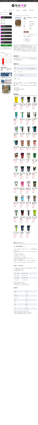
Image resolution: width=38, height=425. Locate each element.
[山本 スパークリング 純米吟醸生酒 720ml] (28, 115)
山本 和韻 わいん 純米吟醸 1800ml (22, 232)
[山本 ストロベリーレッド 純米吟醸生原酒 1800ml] (22, 213)
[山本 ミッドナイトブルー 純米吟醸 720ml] (16, 143)
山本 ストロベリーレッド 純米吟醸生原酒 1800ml (22, 218)
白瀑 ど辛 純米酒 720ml (16, 160)
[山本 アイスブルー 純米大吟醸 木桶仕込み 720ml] (16, 129)
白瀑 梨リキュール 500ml (28, 160)
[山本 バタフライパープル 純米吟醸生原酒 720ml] (28, 169)
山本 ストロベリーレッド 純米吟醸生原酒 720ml (28, 217)
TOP (14, 15)
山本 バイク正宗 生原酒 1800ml (35, 188)
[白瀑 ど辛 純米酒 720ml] (16, 156)
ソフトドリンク (5, 39)
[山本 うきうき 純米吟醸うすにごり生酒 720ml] (28, 184)
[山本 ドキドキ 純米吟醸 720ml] (22, 115)
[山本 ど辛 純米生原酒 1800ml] (22, 198)
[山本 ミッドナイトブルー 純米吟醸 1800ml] (34, 129)
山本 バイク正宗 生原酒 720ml (17, 203)
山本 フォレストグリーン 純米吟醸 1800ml (34, 217)
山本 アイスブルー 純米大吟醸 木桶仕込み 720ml (16, 134)
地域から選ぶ (18, 15)
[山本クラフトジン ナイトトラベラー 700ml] (22, 156)
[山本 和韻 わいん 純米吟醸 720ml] (28, 228)
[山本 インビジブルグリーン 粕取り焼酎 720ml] (16, 169)
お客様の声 (25, 10)
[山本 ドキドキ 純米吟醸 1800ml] (16, 115)
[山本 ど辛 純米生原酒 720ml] (28, 198)
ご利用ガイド (18, 10)
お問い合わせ (31, 10)
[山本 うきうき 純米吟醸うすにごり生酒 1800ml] (22, 184)
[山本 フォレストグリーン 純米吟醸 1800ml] (34, 213)
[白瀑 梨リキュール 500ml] (28, 156)
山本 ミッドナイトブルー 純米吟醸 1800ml (34, 134)
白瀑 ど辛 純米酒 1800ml (34, 147)
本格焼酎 (3, 36)
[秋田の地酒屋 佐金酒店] (19, 7)
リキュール (4, 29)
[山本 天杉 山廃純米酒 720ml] (28, 143)
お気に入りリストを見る (6, 47)
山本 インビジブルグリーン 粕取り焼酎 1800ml (34, 160)
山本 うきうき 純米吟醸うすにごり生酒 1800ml (22, 188)
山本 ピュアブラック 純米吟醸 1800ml (22, 134)
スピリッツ (4, 32)
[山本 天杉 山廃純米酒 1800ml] (22, 143)
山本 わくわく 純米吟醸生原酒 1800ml (34, 203)
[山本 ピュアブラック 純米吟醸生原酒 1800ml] (28, 100)
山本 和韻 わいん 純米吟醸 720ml (28, 232)
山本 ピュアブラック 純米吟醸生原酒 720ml (34, 104)
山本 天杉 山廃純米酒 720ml (28, 147)
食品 (3, 42)
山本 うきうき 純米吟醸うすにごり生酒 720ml (28, 188)
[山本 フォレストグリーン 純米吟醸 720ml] (16, 228)
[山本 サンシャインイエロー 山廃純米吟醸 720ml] (22, 100)
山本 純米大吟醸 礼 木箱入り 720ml (35, 119)
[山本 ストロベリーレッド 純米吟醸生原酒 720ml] (28, 213)
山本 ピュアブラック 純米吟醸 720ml (28, 134)
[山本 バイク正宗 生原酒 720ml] (16, 198)
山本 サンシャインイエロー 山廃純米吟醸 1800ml (16, 104)
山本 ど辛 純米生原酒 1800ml (22, 203)
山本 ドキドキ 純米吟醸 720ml (22, 119)
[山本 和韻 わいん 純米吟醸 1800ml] (22, 228)
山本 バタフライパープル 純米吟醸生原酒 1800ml (22, 174)
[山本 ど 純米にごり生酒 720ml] (16, 184)
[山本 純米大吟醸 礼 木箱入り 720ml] (34, 115)
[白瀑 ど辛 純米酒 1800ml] (34, 143)
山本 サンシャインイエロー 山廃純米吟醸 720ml (22, 104)
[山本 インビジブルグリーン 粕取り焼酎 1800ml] (34, 156)
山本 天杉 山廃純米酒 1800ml (22, 147)
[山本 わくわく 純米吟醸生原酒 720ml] (16, 213)
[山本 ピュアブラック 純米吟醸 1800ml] (22, 129)
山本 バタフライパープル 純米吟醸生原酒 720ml (28, 173)
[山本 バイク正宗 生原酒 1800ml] (34, 184)
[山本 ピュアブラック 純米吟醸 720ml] (28, 129)
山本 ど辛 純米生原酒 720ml (28, 203)
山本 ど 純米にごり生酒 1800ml (34, 173)
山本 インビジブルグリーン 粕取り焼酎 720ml (16, 173)
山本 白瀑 (26, 15)
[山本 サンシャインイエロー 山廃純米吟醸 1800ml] (16, 100)
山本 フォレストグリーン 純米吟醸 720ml (16, 232)
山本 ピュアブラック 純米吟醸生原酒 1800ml (28, 104)
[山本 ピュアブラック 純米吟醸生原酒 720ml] (34, 100)
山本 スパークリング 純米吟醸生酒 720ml (28, 119)
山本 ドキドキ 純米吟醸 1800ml (16, 119)
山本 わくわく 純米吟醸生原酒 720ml (16, 217)
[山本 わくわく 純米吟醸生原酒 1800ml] (34, 198)
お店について (11, 10)
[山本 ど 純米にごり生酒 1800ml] (34, 169)
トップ (5, 10)
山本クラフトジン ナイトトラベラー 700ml (23, 160)
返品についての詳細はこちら (28, 36)
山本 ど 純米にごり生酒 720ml (16, 188)
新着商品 (3, 26)
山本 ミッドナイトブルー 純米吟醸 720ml (16, 147)
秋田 (22, 15)
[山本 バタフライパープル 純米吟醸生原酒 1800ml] (22, 169)
